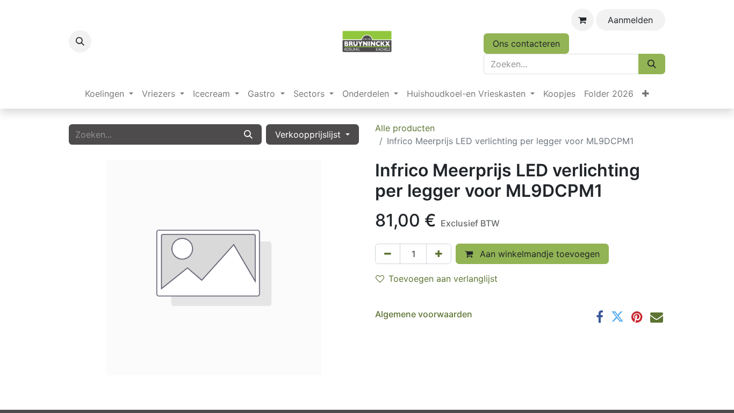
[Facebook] (599, 316)
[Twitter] (617, 316)
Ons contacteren (526, 43)
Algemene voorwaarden (423, 314)
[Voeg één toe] (438, 254)
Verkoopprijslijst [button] (309, 134)
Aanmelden (630, 20)
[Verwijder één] (387, 254)
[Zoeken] (651, 64)
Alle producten (405, 128)
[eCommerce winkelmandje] (582, 20)
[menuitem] (109, 93)
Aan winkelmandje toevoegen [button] (538, 253)
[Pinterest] (637, 316)
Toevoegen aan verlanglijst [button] (443, 278)
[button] (80, 41)
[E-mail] (656, 316)
